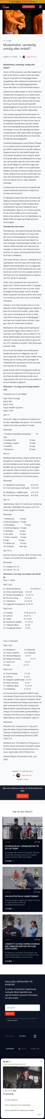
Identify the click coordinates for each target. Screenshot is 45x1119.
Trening (25, 779)
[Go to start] (5, 6)
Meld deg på (28, 6)
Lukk (39, 1114)
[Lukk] (41, 1061)
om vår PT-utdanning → (24, 2)
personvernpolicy (12, 1020)
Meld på (10, 1014)
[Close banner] (9, 1)
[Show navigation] (40, 7)
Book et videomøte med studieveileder (18, 1105)
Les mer (8, 861)
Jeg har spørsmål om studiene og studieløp (19, 1110)
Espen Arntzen (31, 57)
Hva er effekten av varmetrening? (22, 896)
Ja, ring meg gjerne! (11, 1100)
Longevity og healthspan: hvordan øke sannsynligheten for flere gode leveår (22, 946)
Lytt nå (24, 796)
